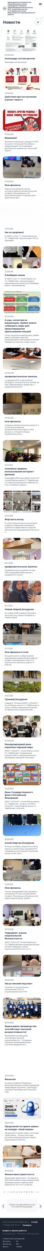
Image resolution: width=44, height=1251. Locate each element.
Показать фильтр (38, 22)
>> (38, 1192)
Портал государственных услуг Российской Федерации (22, 1206)
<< (4, 1192)
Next (40, 1206)
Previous (3, 1206)
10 (32, 1192)
